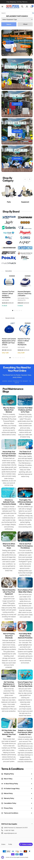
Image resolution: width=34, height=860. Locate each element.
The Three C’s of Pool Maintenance (25, 453)
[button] (2, 6)
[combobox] (16, 13)
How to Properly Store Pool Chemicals (9, 636)
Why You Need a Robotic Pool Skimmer (9, 410)
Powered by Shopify (24, 857)
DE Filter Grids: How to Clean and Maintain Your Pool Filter (9, 733)
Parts (9, 202)
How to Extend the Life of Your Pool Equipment (8, 592)
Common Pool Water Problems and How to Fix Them (25, 410)
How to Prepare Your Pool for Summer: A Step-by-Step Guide (25, 684)
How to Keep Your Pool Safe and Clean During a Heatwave (9, 454)
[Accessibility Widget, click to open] (2, 857)
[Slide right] (29, 179)
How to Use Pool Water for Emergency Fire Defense (25, 546)
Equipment (25, 202)
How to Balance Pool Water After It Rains (25, 591)
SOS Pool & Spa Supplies (15, 857)
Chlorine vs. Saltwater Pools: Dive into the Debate (9, 502)
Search (9, 24)
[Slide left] (25, 179)
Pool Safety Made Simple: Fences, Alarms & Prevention (25, 636)
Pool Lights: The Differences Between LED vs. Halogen (25, 502)
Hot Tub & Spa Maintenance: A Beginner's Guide (9, 684)
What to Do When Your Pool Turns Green (9, 546)
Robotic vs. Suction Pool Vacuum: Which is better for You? (25, 732)
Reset (25, 24)
